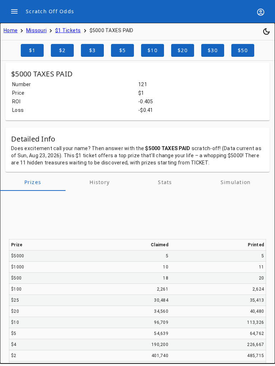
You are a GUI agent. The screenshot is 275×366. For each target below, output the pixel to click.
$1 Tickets (68, 30)
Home (11, 30)
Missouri (36, 30)
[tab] (33, 182)
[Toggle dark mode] (266, 31)
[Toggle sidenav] (14, 11)
